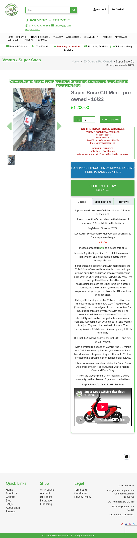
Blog (8, 500)
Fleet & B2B (13, 40)
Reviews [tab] (124, 201)
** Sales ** (58, 37)
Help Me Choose (39, 37)
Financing (27, 40)
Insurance (41, 40)
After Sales (121, 37)
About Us (11, 493)
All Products (47, 489)
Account (101, 9)
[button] (9, 135)
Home (10, 37)
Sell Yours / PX (91, 37)
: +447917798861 (39, 25)
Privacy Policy (82, 496)
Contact (10, 496)
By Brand (21, 37)
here (102, 247)
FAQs (9, 504)
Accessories (72, 37)
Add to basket (110, 119)
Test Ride (107, 37)
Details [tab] (82, 201)
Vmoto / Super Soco (22, 60)
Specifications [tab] (103, 201)
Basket (119, 9)
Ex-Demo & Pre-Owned (98, 61)
